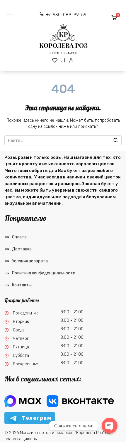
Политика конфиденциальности (43, 273)
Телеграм (36, 418)
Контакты (22, 285)
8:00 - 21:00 (72, 311)
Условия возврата (30, 261)
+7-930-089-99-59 (66, 14)
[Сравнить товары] (63, 60)
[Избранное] (55, 60)
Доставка (22, 249)
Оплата (19, 237)
